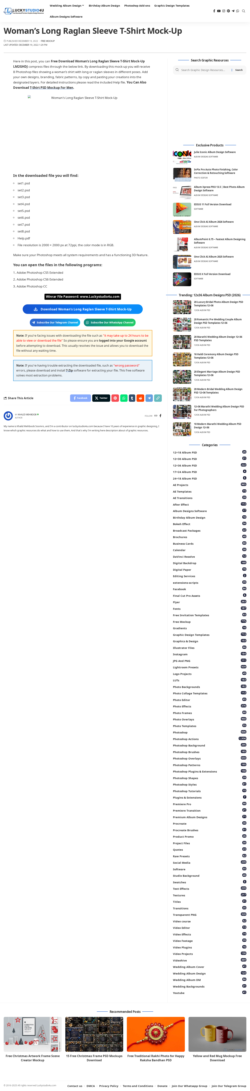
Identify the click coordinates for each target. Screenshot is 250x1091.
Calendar (209, 550)
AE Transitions (209, 498)
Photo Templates (209, 726)
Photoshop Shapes (209, 778)
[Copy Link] (158, 398)
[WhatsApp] (237, 11)
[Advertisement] (209, 109)
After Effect (209, 504)
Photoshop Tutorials (209, 791)
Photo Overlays (209, 719)
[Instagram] (223, 11)
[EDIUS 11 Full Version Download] (182, 209)
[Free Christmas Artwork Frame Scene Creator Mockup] (33, 1034)
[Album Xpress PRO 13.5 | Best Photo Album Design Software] (182, 192)
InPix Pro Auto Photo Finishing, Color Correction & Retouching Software (216, 171)
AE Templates (209, 491)
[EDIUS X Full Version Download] (182, 279)
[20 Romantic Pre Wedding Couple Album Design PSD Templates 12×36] (182, 325)
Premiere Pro (209, 804)
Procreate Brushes (209, 830)
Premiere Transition (209, 810)
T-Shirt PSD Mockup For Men (51, 87)
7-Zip (69, 370)
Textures (209, 895)
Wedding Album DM (209, 979)
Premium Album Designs (209, 817)
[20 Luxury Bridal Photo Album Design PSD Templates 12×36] (182, 307)
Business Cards (209, 543)
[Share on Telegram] (149, 398)
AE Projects (209, 484)
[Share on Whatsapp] (124, 398)
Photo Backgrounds (209, 686)
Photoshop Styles (209, 784)
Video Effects (209, 934)
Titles (209, 901)
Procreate (209, 823)
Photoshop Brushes (209, 752)
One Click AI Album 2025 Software (214, 256)
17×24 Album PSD (209, 471)
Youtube (209, 992)
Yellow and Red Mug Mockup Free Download (217, 1058)
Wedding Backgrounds (209, 986)
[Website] (156, 416)
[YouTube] (218, 11)
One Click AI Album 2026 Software (214, 221)
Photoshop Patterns (209, 765)
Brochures (209, 537)
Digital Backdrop (209, 563)
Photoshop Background (209, 745)
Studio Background (209, 875)
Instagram (209, 654)
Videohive (209, 960)
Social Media (209, 862)
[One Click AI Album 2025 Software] (182, 262)
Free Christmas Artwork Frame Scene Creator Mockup (33, 1058)
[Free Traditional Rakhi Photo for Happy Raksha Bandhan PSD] (156, 1034)
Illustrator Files (209, 647)
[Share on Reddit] (140, 398)
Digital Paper (209, 569)
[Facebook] (214, 11)
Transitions (209, 908)
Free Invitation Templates (209, 615)
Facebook (209, 589)
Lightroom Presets (209, 667)
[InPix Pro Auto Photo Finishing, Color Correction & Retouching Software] (182, 175)
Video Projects (209, 953)
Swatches (209, 882)
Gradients (209, 628)
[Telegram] (233, 11)
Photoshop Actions (209, 739)
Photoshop (209, 732)
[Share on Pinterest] (115, 398)
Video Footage (209, 940)
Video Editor (209, 927)
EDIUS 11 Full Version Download (212, 204)
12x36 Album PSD (202, 310)
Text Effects (209, 888)
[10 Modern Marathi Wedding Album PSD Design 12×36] (182, 429)
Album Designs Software (206, 156)
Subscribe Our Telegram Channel (57, 322)
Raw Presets (209, 856)
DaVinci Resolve (209, 556)
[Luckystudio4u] (24, 11)
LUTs (209, 680)
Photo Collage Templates (209, 693)
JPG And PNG (209, 660)
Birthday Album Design (209, 517)
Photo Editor (201, 177)
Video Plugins (209, 947)
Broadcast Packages (209, 530)
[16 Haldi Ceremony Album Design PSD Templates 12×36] (182, 359)
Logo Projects (209, 673)
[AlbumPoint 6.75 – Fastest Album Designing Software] (182, 244)
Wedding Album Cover (209, 966)
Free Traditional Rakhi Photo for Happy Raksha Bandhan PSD (155, 1058)
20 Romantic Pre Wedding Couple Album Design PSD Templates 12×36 (218, 321)
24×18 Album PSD (209, 478)
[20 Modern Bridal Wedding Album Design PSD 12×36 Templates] (182, 394)
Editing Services (209, 576)
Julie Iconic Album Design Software (215, 152)
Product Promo (209, 836)
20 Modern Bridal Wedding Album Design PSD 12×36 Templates (218, 390)
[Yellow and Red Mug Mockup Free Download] (218, 1034)
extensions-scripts (209, 582)
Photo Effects (209, 706)
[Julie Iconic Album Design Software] (182, 157)
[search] (243, 11)
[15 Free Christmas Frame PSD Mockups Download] (94, 1034)
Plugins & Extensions (209, 797)
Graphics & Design (209, 641)
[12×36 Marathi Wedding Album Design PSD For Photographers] (182, 412)
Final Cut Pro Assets (209, 595)
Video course (209, 921)
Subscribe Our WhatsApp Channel (112, 322)
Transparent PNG (209, 914)
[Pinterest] (228, 11)
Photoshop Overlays (209, 758)
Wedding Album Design (209, 973)
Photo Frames (209, 713)
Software (198, 209)
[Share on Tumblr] (132, 398)
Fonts (209, 608)
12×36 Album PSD (209, 465)
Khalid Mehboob (27, 414)
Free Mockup (48, 41)
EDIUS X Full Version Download (212, 274)
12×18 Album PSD (209, 452)
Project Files (209, 843)
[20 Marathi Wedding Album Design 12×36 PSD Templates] (182, 342)
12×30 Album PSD (209, 458)
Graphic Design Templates (209, 634)
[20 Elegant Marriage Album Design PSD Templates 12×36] (182, 377)
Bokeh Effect (209, 524)
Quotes (209, 849)
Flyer (209, 602)
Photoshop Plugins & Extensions (209, 771)
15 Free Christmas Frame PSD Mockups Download (94, 1058)
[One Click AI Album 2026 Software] (182, 227)
